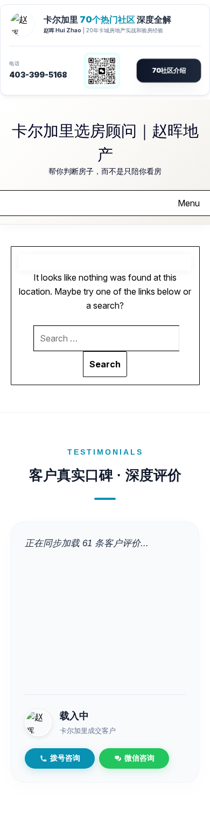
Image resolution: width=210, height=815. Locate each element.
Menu (189, 203)
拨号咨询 (65, 758)
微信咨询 (139, 758)
